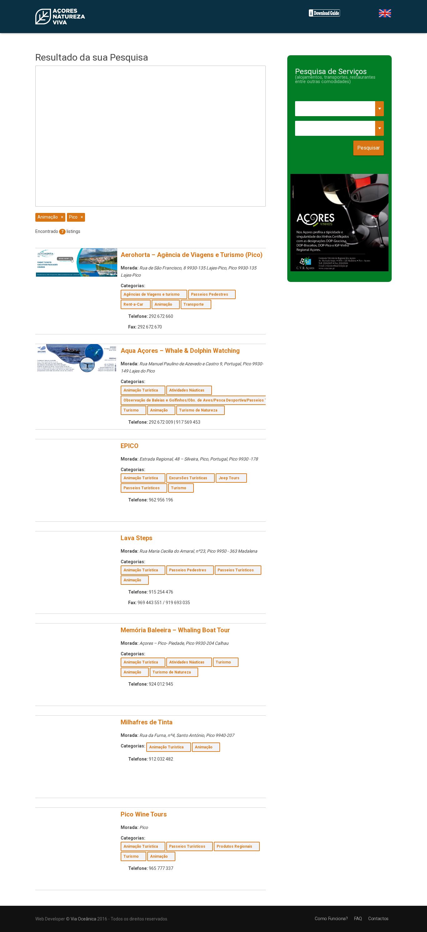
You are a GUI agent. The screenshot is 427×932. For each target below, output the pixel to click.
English (385, 13)
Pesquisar (368, 148)
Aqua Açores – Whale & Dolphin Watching (180, 350)
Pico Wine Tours (144, 814)
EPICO (129, 446)
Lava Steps (137, 538)
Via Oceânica (83, 918)
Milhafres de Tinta (147, 722)
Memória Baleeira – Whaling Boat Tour (175, 630)
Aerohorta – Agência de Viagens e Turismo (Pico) (192, 255)
